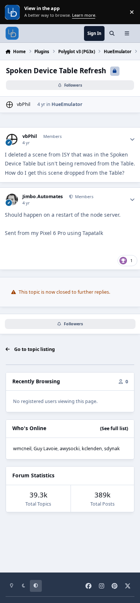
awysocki (70, 448)
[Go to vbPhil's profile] (9, 104)
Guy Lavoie (45, 448)
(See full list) (114, 428)
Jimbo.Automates (42, 197)
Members (83, 196)
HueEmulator (67, 104)
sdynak (112, 448)
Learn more (13, 12)
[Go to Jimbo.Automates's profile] (12, 199)
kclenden (92, 448)
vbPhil (23, 104)
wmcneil (22, 448)
